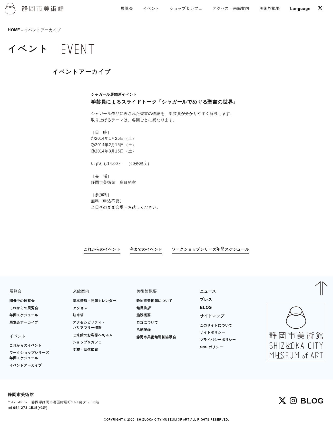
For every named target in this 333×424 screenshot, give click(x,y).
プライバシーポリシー (218, 340)
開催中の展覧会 (22, 301)
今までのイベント (146, 249)
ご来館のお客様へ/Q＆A (92, 335)
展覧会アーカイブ (24, 322)
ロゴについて (147, 322)
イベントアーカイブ (26, 365)
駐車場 (78, 315)
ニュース (208, 291)
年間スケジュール (24, 315)
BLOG (206, 307)
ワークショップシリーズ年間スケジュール (210, 249)
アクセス (80, 308)
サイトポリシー (212, 332)
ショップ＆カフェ (87, 342)
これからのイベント (102, 249)
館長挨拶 (144, 308)
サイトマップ (212, 316)
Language (300, 8)
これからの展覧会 (24, 308)
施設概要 (144, 315)
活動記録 (144, 330)
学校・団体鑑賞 (85, 349)
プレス (206, 299)
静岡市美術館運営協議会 (156, 337)
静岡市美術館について (155, 301)
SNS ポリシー (211, 347)
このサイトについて (216, 325)
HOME (14, 30)
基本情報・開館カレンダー (94, 301)
